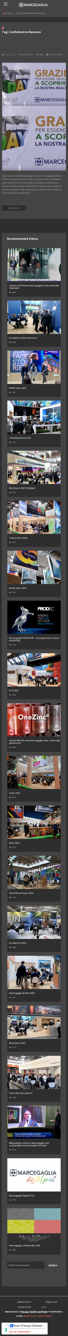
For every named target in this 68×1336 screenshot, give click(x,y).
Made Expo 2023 (17, 588)
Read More (14, 208)
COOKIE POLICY (24, 1307)
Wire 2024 (14, 842)
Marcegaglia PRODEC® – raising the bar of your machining (34, 639)
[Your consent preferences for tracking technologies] (6, 1330)
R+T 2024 (13, 690)
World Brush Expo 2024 (21, 893)
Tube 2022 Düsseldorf (20, 1093)
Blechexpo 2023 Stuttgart (22, 488)
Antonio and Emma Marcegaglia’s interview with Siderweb (34, 287)
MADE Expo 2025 (17, 388)
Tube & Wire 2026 (18, 537)
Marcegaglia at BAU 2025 (22, 993)
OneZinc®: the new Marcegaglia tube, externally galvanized (34, 741)
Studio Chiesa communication (38, 1316)
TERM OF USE (51, 1302)
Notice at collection (17, 1331)
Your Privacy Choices (28, 1325)
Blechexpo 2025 (17, 1043)
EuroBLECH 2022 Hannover (23, 337)
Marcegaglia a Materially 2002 (24, 1245)
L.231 (44, 1307)
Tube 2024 (14, 793)
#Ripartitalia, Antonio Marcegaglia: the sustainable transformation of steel (29, 1144)
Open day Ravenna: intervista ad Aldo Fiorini (33, 46)
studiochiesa (11, 54)
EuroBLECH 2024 (17, 943)
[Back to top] (56, 1328)
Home (9, 13)
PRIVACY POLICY (24, 1302)
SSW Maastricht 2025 (20, 437)
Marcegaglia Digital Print (21, 1195)
